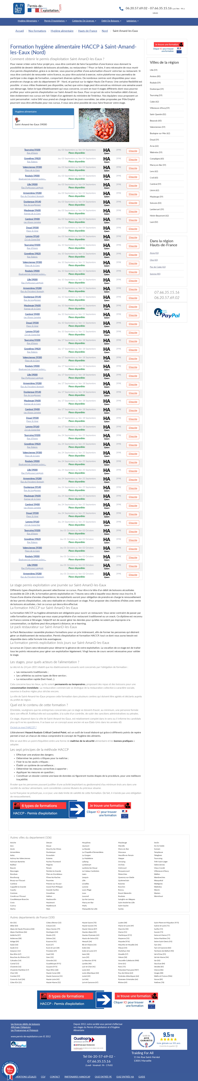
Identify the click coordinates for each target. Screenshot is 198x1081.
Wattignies (158, 884)
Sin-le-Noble (159, 846)
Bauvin (13, 868)
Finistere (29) (51, 951)
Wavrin (157, 890)
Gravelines (50, 893)
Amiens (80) (155, 77)
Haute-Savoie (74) (89, 926)
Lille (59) (153, 70)
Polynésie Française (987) (128, 970)
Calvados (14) (15, 960)
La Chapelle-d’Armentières (92, 852)
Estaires (49, 858)
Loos (84, 893)
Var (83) (157, 960)
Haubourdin (51, 899)
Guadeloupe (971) (53, 964)
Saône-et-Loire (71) (162, 926)
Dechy (12, 909)
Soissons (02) (155, 203)
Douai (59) (154, 140)
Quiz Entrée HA (125, 1077)
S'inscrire (133, 151)
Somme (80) (155, 274)
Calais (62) (154, 102)
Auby (12, 855)
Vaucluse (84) (159, 964)
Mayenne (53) (123, 938)
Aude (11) (14, 948)
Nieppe (121, 858)
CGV (43, 1077)
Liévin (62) (154, 191)
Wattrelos (158, 887)
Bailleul (13, 865)
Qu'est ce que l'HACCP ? (23, 727)
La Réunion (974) (89, 960)
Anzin (12, 849)
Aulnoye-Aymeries (17, 862)
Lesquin (85, 877)
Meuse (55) (122, 948)
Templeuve (158, 852)
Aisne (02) (154, 253)
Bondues (13, 874)
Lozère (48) (122, 923)
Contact (55, 1077)
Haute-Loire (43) (52, 979)
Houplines (86, 843)
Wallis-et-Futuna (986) (163, 976)
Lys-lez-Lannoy (88, 899)
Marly (84, 906)
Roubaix (121, 896)
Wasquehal (158, 880)
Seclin (156, 843)
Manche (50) (123, 929)
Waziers (157, 893)
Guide (141, 1077)
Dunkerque (50, 852)
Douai (48, 846)
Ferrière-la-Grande (53, 871)
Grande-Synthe (52, 890)
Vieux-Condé (159, 868)
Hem (48, 909)
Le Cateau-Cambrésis (90, 871)
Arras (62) (154, 146)
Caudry (13, 890)
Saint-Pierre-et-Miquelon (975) (166, 923)
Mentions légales (25, 1077)
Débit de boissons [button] (110, 21)
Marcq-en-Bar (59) (158, 165)
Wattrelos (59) (156, 153)
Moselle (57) (123, 954)
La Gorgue (86, 855)
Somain (157, 849)
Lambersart (86, 865)
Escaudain (50, 855)
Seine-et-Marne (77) (162, 935)
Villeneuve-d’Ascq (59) (160, 108)
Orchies (121, 865)
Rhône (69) (122, 982)
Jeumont (85, 846)
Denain (49, 843)
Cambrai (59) (155, 184)
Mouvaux (122, 852)
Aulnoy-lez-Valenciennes (20, 858)
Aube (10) (14, 945)
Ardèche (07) (15, 935)
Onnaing (121, 862)
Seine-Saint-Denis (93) (163, 941)
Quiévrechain (123, 880)
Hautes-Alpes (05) (89, 932)
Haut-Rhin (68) (52, 970)
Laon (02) (154, 222)
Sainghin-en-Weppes (126, 899)
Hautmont (50, 903)
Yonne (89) (158, 979)
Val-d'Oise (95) (160, 954)
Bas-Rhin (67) (15, 954)
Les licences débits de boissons (25, 1024)
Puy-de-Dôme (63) (125, 973)
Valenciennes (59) (157, 127)
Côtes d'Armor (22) (53, 923)
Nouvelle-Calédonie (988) (128, 960)
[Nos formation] (76, 809)
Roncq (121, 890)
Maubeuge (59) (156, 197)
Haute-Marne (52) (53, 982)
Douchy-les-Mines (53, 849)
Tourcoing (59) (156, 96)
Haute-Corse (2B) (53, 973)
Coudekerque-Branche (19, 899)
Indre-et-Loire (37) (89, 951)
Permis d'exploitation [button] (54, 21)
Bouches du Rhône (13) (19, 957)
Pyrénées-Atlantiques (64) (128, 976)
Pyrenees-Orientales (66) (128, 979)
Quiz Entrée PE (103, 1077)
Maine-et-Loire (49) (126, 926)
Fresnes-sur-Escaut (53, 884)
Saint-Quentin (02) (158, 115)
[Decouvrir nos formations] (167, 47)
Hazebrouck (51, 906)
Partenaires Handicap (77, 1077)
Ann (12, 846)
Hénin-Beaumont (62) (159, 216)
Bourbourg (14, 877)
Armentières (15, 852)
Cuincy (13, 906)
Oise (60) (154, 260)
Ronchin (121, 887)
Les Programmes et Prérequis (24, 1030)
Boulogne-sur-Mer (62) (160, 134)
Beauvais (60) (155, 121)
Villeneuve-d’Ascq (161, 871)
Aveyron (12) (15, 951)
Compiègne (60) (157, 159)
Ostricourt (122, 868)
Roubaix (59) (155, 83)
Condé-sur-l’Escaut (18, 896)
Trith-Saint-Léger (161, 862)
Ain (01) (13, 923)
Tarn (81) (157, 945)
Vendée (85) (159, 967)
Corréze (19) (15, 976)
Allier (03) (14, 926)
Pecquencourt (124, 871)
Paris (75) (122, 967)
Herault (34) (87, 941)
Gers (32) (50, 957)
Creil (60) (154, 178)
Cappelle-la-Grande (18, 887)
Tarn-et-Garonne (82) (162, 948)
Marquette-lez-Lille (89, 909)
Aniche (13, 843)
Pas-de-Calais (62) (158, 267)
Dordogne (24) (52, 932)
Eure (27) (50, 945)
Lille (83, 880)
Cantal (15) (14, 964)
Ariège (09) (14, 941)
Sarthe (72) (158, 929)
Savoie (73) (158, 932)
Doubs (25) (50, 935)
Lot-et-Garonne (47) (90, 982)
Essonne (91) (51, 941)
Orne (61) (122, 964)
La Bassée (86, 849)
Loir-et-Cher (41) (88, 967)
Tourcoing (158, 858)
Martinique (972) (125, 935)
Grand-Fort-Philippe (54, 887)
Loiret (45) (86, 976)
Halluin (49, 896)
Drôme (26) (50, 938)
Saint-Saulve (123, 906)
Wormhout (158, 896)
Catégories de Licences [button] (83, 21)
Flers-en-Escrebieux (54, 874)
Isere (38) (85, 954)
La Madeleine (87, 858)
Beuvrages (14, 871)
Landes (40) (86, 964)
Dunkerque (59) (157, 89)
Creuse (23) (50, 926)
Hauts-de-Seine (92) (90, 938)
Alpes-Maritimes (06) (18, 932)
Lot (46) (85, 979)
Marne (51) (122, 932)
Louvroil (85, 896)
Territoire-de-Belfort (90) (164, 951)
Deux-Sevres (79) (53, 929)
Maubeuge (122, 843)
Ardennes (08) (16, 938)
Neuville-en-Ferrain (126, 855)
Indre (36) (86, 948)
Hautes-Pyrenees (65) (90, 935)
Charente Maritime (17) (19, 970)
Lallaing (85, 862)
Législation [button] (132, 21)
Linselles (85, 884)
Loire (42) (86, 970)
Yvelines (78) (159, 982)
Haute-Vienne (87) (89, 929)
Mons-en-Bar (123, 849)
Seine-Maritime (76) (162, 938)
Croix (12, 903)
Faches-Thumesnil (53, 862)
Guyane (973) (51, 967)
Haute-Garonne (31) (54, 976)
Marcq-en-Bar (87, 903)
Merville (121, 846)
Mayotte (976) (124, 941)
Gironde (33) (51, 960)
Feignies (49, 865)
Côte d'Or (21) (16, 982)
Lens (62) (154, 172)
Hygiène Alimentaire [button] (27, 21)
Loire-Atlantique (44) (90, 973)
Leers (84, 874)
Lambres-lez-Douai (89, 868)
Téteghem (158, 855)
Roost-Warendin (124, 893)
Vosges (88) (158, 973)
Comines (13, 893)
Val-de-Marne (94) (161, 957)
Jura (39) (85, 957)
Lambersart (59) (157, 210)
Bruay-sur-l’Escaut (17, 880)
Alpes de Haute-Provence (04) (22, 929)
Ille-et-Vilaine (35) (89, 945)
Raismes (121, 884)
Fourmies (50, 880)
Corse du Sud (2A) (17, 979)
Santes (121, 909)
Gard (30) (50, 954)
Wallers (157, 874)
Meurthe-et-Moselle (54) (128, 945)
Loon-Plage (86, 890)
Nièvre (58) (122, 957)
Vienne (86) (158, 970)
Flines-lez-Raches (53, 877)
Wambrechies (159, 877)
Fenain (49, 868)
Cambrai (13, 884)
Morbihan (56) (124, 951)
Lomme (85, 887)
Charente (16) (15, 967)
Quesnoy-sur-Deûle (126, 877)
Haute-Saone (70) (89, 923)
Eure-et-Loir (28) (52, 948)
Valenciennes (159, 865)
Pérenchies (122, 874)
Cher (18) (14, 973)
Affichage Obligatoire (21, 1027)
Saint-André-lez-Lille (126, 903)
